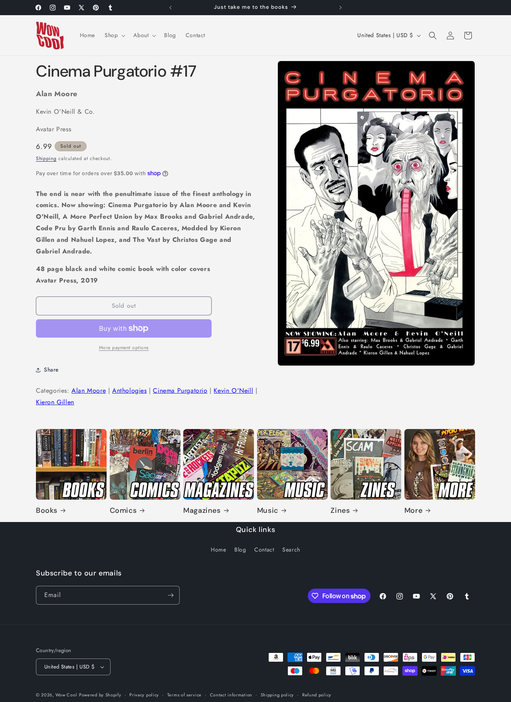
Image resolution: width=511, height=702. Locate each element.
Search (291, 550)
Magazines (201, 510)
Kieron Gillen (55, 402)
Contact (264, 550)
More (413, 510)
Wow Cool (66, 695)
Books (46, 510)
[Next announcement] (340, 7)
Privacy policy (144, 695)
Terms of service (184, 695)
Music (267, 510)
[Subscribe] (170, 595)
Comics (123, 510)
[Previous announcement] (170, 7)
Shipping (46, 158)
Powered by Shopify (100, 695)
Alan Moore (88, 390)
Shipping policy (277, 695)
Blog (240, 550)
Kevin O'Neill (233, 390)
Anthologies (129, 390)
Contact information (231, 695)
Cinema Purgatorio (180, 390)
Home (218, 550)
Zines (340, 510)
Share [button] (51, 370)
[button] (114, 35)
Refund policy (316, 695)
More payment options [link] (124, 347)
